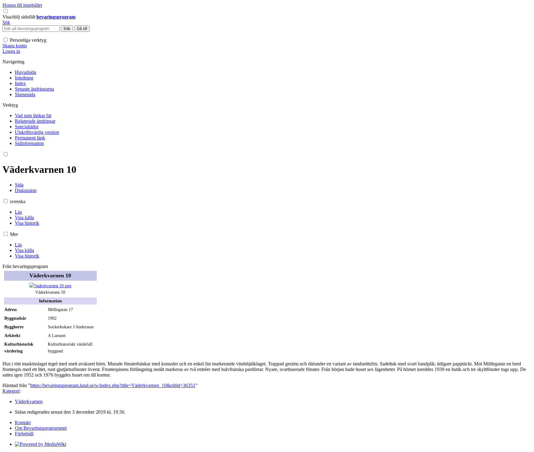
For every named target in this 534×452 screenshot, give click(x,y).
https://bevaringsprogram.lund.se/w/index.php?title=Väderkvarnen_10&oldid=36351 (112, 385)
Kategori (10, 391)
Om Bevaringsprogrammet (41, 428)
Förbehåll (24, 433)
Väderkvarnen (29, 401)
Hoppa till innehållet (22, 5)
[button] (19, 16)
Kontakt (23, 422)
